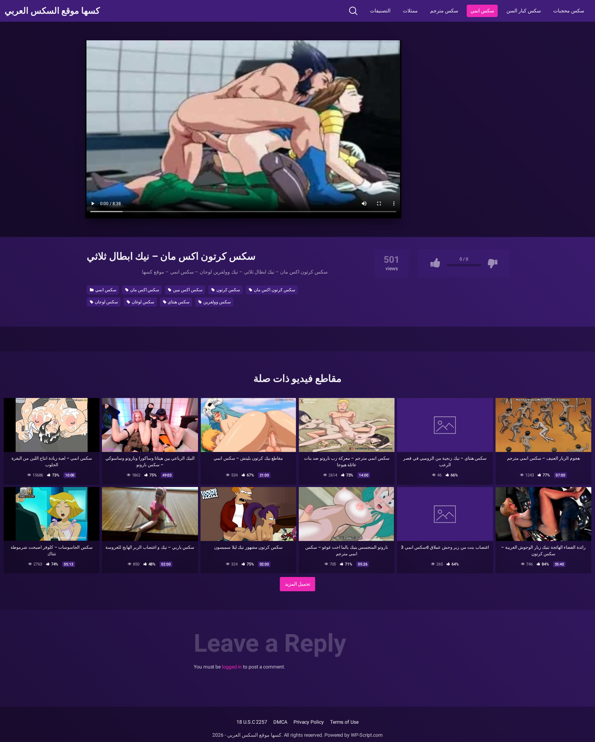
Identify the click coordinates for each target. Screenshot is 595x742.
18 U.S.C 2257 (251, 722)
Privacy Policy (308, 722)
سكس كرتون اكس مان (274, 289)
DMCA (280, 722)
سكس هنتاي (178, 301)
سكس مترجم (444, 11)
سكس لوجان (106, 301)
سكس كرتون (227, 289)
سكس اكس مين (187, 289)
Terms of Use (344, 722)
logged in (232, 667)
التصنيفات (380, 11)
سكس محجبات (568, 11)
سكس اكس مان (144, 289)
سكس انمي (482, 11)
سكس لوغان (142, 301)
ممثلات (410, 11)
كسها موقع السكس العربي (52, 10)
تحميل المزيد (298, 584)
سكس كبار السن (523, 11)
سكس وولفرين (216, 301)
